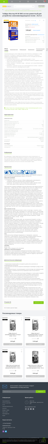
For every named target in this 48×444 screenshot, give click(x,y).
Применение (31, 49)
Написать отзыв (38, 302)
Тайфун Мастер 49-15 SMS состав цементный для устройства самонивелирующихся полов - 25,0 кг (35, 367)
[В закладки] (21, 317)
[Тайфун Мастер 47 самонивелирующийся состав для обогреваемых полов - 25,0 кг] (35, 325)
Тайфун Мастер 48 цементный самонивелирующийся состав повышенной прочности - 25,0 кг (12, 367)
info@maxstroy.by (6, 425)
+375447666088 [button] (6, 423)
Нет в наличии (12, 344)
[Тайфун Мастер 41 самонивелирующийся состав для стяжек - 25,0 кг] (12, 325)
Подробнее (4, 442)
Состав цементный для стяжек (10, 109)
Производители (5, 413)
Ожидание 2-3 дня (35, 376)
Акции (3, 415)
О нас (3, 404)
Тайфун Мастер (35, 24)
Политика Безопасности (7, 406)
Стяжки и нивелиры (25, 9)
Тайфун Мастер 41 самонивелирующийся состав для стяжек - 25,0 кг (13, 335)
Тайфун (19, 109)
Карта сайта (5, 411)
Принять (42, 441)
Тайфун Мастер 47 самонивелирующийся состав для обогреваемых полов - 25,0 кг (35, 335)
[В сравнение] (21, 319)
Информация (23, 49)
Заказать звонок (42, 7)
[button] (20, 1)
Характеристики (14, 49)
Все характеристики (41, 34)
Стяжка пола (12, 108)
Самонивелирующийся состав (35, 108)
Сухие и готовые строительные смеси (13, 9)
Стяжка (7, 108)
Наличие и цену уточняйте (35, 344)
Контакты (4, 408)
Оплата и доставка (6, 402)
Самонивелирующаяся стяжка (21, 108)
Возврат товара (5, 410)
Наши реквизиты (6, 401)
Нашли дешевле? (36, 30)
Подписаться (40, 391)
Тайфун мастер (25, 109)
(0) (35, 20)
